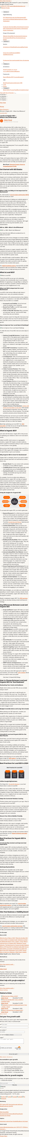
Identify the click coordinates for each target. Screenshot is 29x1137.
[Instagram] (3, 1098)
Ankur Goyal (8, 120)
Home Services (7, 52)
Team (15, 90)
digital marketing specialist (19, 833)
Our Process (11, 90)
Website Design (7, 36)
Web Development (16, 36)
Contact (26, 90)
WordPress (6, 83)
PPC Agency (3, 1104)
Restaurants (14, 52)
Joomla (14, 83)
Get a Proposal (10, 92)
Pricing (5, 86)
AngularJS (21, 77)
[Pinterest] (23, 1096)
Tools (4, 84)
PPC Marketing (7, 17)
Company (6, 88)
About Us (5, 90)
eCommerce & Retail (8, 47)
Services (6, 11)
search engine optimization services (12, 926)
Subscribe (14, 1085)
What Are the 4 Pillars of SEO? (8, 938)
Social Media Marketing (14, 19)
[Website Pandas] (14, 8)
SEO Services (9, 1104)
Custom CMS (19, 83)
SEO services (24, 598)
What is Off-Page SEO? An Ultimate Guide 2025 (12, 947)
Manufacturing (9, 54)
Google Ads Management (17, 17)
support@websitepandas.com (17, 6)
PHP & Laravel (14, 77)
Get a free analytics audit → (7, 964)
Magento (17, 71)
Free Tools (3, 102)
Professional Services (8, 60)
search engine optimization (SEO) (19, 194)
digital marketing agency (9, 265)
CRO (12, 1106)
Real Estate (25, 47)
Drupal (10, 83)
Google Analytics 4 (17, 28)
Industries (6, 41)
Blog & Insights (20, 90)
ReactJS (5, 77)
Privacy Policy (3, 1136)
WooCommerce (11, 71)
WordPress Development (16, 37)
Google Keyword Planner (14, 522)
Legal (20, 47)
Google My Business (14, 784)
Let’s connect (22, 672)
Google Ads (16, 1104)
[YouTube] (14, 1096)
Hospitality (17, 60)
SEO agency (12, 758)
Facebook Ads (7, 1106)
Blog (4, 113)
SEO (6, 113)
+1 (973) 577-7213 (4, 6)
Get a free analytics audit (7, 988)
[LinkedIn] (19, 1096)
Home (1, 113)
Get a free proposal (5, 0)
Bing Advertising (18, 26)
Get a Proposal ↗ (4, 109)
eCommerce (10, 1113)
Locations (7, 1121)
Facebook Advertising (8, 26)
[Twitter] (8, 1096)
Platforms (6, 64)
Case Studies (13, 1121)
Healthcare (16, 47)
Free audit (2, 92)
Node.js (9, 77)
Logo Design (7, 1115)
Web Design (3, 1112)
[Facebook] (3, 1096)
